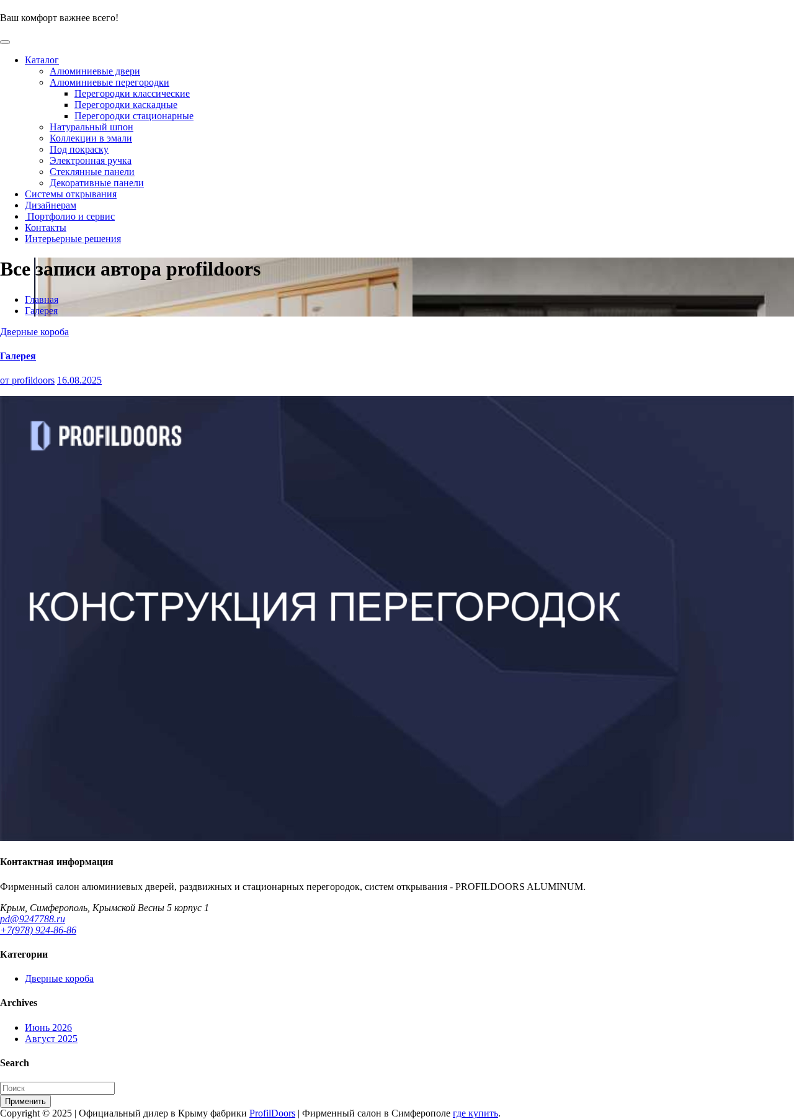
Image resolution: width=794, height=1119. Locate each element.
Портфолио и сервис (70, 216)
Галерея (41, 310)
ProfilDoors (272, 1113)
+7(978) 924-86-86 (38, 930)
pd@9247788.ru (32, 919)
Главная (41, 299)
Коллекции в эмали (91, 138)
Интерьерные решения (73, 238)
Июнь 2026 (48, 1027)
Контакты (45, 227)
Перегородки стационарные (134, 115)
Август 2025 (51, 1038)
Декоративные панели (97, 183)
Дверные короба (34, 331)
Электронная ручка (91, 160)
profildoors (27, 380)
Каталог (42, 60)
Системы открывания (71, 194)
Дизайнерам (50, 205)
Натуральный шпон (91, 127)
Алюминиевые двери (95, 71)
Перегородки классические (132, 93)
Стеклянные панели (92, 171)
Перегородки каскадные (125, 104)
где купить (475, 1113)
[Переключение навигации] (5, 42)
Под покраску (79, 149)
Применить (25, 1101)
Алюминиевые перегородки (109, 82)
